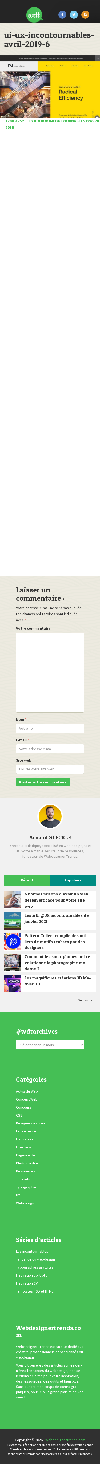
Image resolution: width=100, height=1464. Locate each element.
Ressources (25, 1171)
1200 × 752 (14, 121)
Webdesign (25, 1203)
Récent (27, 880)
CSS (19, 1115)
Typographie (26, 1187)
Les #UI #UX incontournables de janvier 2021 (57, 918)
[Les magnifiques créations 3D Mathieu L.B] (12, 983)
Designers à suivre (31, 1123)
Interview (23, 1147)
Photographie (27, 1163)
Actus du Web (27, 1091)
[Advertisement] (50, 355)
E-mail (21, 740)
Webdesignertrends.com (65, 1439)
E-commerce (26, 1131)
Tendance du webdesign (35, 1259)
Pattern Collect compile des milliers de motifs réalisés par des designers (56, 941)
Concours (23, 1107)
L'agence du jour (29, 1155)
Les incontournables (32, 1251)
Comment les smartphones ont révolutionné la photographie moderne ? (58, 962)
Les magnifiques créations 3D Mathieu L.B (58, 981)
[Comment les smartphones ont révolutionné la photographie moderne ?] (12, 962)
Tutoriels (23, 1179)
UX (18, 1195)
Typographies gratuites (35, 1267)
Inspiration (24, 1139)
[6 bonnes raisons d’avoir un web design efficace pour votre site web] (12, 899)
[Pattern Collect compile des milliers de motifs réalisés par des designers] (12, 941)
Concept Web (27, 1099)
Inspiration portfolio (32, 1275)
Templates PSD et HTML (34, 1291)
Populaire (73, 880)
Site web (23, 760)
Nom (20, 719)
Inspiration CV (27, 1283)
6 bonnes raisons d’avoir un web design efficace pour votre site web (56, 900)
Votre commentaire (33, 628)
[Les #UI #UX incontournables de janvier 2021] (12, 921)
